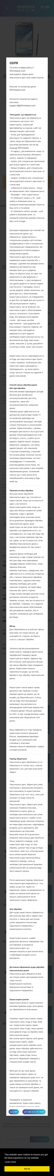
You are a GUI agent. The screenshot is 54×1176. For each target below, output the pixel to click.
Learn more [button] (10, 1161)
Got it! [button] (27, 1169)
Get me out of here (34, 1112)
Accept (14, 1112)
